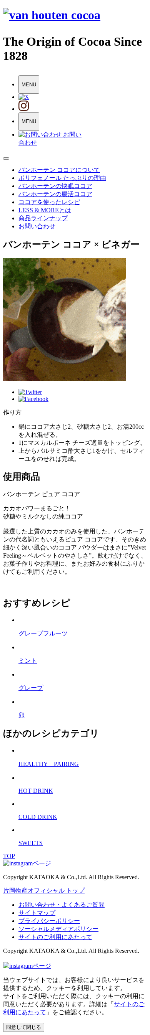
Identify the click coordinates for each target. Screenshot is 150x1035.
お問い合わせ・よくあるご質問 (61, 904)
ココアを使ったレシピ (49, 202)
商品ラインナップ (43, 218)
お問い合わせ (36, 226)
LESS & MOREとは (44, 210)
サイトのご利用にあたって (55, 937)
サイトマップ (36, 913)
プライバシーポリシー (49, 921)
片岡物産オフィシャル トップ (44, 890)
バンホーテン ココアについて (59, 170)
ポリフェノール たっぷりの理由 (62, 178)
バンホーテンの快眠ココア (55, 186)
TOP (9, 856)
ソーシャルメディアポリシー (58, 929)
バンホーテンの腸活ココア (55, 194)
